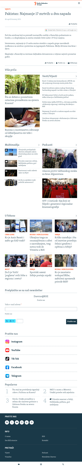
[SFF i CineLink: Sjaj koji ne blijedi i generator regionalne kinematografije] (59, 188)
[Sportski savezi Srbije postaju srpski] (41, 260)
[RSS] (27, 422)
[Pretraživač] (63, 464)
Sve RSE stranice (11, 440)
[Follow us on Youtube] (17, 422)
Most (7, 269)
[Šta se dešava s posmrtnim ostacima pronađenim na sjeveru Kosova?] (22, 84)
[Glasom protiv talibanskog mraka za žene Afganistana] (59, 158)
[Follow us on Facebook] (7, 422)
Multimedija (12, 145)
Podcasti (47, 145)
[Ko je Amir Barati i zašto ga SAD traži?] (16, 226)
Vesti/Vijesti (49, 76)
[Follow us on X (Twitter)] (12, 422)
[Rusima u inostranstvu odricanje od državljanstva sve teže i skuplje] (22, 117)
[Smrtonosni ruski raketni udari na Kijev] (11, 173)
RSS (43, 436)
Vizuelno (8, 457)
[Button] (73, 24)
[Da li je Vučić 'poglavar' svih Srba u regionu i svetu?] (16, 260)
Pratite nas (71, 322)
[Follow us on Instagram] (22, 422)
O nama (7, 436)
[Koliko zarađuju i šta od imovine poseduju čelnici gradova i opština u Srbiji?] (66, 226)
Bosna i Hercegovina (39, 235)
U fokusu (10, 215)
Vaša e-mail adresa (13, 305)
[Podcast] (41, 464)
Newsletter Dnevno (49, 457)
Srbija (57, 235)
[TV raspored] (32, 422)
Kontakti (45, 440)
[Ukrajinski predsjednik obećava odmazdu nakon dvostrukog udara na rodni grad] (11, 152)
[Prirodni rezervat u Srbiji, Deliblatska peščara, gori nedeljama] (11, 163)
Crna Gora (9, 235)
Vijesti (8, 9)
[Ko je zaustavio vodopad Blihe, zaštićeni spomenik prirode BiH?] (66, 260)
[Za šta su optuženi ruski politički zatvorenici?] (11, 182)
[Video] (19, 464)
